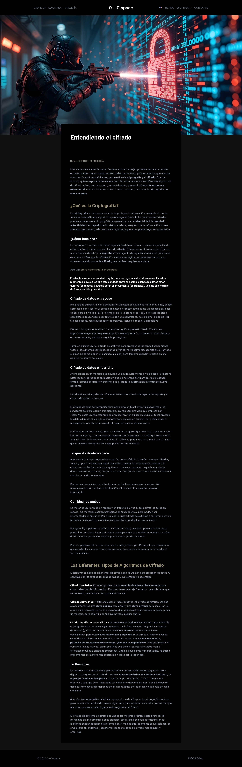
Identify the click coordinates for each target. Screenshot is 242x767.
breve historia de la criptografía (99, 269)
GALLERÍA (70, 7)
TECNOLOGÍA (97, 161)
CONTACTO (201, 7)
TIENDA (169, 7)
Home (73, 161)
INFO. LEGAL (195, 758)
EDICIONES (55, 7)
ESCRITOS (83, 161)
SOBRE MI (39, 7)
